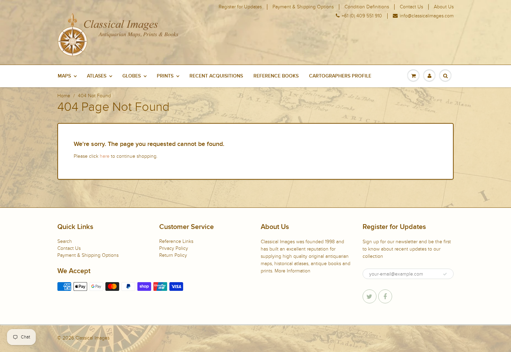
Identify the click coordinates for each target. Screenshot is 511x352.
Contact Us (411, 7)
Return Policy (173, 255)
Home (63, 96)
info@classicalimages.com (427, 16)
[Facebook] (385, 296)
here (105, 156)
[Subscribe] (445, 274)
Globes (131, 76)
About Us (444, 7)
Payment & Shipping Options (303, 7)
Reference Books (276, 76)
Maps (64, 76)
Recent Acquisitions (216, 76)
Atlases (96, 76)
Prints (165, 76)
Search (64, 241)
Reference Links (176, 241)
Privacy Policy (173, 248)
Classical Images (92, 338)
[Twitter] (369, 296)
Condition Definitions (366, 7)
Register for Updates (240, 7)
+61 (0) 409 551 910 (362, 16)
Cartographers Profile (340, 76)
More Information (292, 271)
